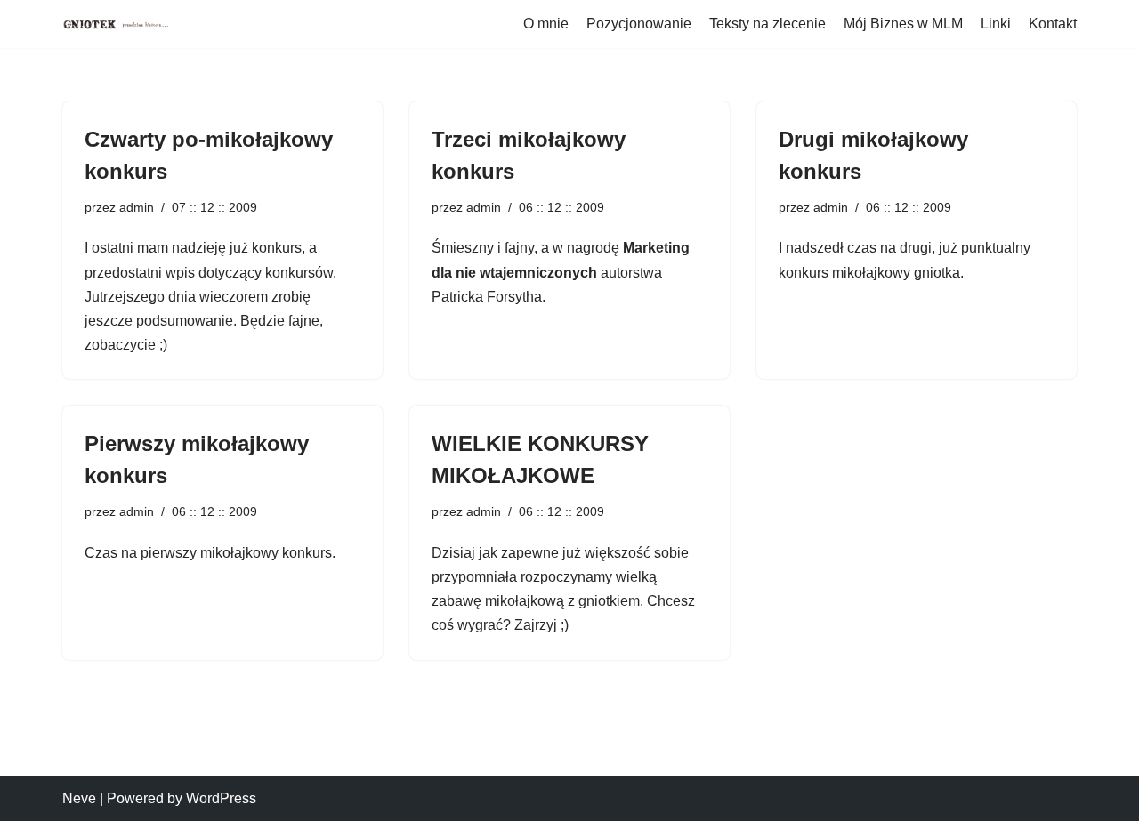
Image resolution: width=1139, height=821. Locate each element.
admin (136, 207)
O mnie (546, 23)
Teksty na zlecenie (767, 23)
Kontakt (1053, 23)
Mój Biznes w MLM (903, 23)
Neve (79, 798)
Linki (996, 23)
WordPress (221, 798)
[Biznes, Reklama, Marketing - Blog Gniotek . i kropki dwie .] (115, 24)
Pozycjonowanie (638, 23)
